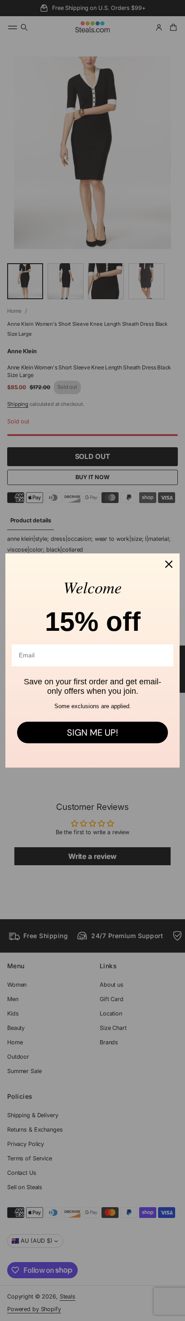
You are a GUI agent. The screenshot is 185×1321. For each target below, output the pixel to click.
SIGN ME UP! (92, 732)
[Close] (169, 564)
